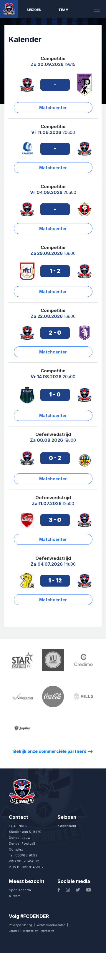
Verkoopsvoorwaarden (51, 925)
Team (63, 10)
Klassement (66, 826)
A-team (14, 896)
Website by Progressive (38, 930)
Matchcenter (53, 107)
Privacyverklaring (20, 925)
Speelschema (20, 890)
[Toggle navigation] (97, 9)
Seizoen (34, 10)
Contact (14, 930)
